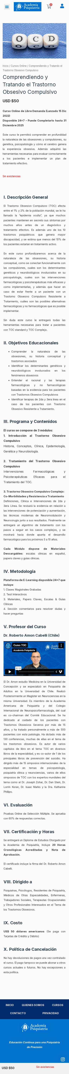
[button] (7, 7)
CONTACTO (18, 1013)
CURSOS (57, 1005)
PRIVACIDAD (50, 1013)
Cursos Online (19, 65)
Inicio (5, 65)
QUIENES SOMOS (33, 1005)
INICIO (10, 1005)
